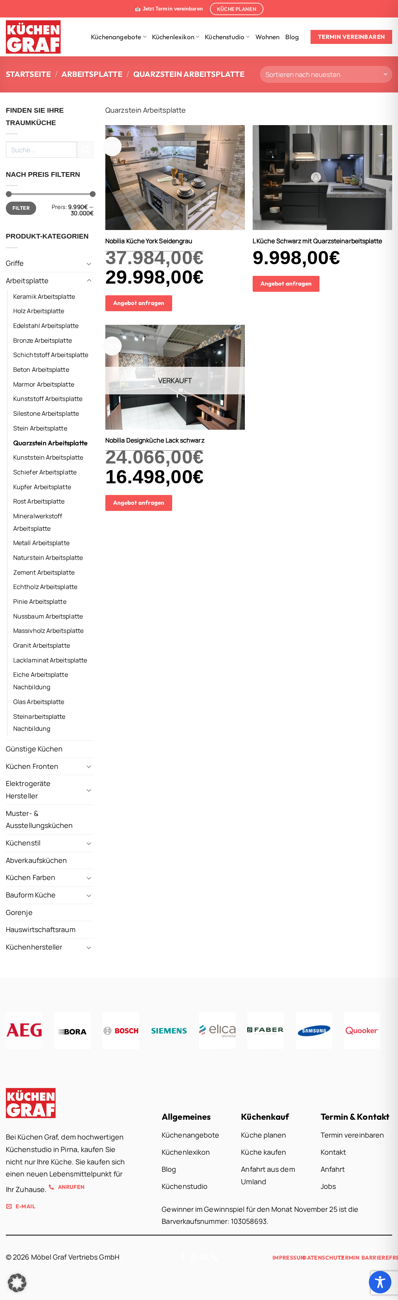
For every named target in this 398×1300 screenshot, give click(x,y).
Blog (292, 37)
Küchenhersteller (34, 946)
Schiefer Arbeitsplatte (45, 472)
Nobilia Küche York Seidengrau (149, 241)
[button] (17, 1283)
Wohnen (267, 37)
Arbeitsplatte (91, 74)
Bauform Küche (31, 894)
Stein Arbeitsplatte (40, 428)
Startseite (28, 74)
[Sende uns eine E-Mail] (204, 1258)
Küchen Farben (30, 877)
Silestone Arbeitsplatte (46, 413)
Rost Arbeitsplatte (39, 501)
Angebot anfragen (138, 303)
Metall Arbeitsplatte (41, 542)
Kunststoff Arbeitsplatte (47, 398)
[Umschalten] (89, 263)
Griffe (15, 263)
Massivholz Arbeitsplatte (48, 630)
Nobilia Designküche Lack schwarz (154, 440)
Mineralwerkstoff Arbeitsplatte (37, 522)
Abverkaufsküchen (36, 860)
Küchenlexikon (173, 37)
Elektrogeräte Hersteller (28, 789)
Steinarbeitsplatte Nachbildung (39, 722)
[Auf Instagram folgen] (193, 1258)
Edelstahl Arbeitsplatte (46, 325)
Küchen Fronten (32, 765)
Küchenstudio (224, 37)
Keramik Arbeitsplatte (44, 296)
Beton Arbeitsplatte (41, 369)
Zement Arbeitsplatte (44, 572)
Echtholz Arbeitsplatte (45, 586)
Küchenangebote (116, 37)
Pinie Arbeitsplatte (39, 601)
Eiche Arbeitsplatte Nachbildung (40, 680)
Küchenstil (23, 842)
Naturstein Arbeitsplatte (48, 557)
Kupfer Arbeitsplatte (42, 486)
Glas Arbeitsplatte (39, 701)
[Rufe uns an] (214, 1258)
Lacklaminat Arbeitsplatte (50, 660)
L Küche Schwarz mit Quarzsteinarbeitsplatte (317, 241)
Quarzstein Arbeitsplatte (50, 443)
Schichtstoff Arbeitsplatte (50, 354)
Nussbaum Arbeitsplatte (48, 616)
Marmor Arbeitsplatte (43, 384)
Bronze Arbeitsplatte (42, 340)
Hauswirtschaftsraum (40, 929)
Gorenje (19, 912)
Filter (21, 208)
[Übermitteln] (85, 149)
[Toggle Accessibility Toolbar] (380, 1282)
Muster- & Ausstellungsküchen (39, 819)
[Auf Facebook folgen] (183, 1258)
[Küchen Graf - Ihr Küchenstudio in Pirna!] (39, 36)
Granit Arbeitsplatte (41, 645)
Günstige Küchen (34, 748)
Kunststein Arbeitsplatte (48, 457)
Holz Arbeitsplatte (39, 311)
